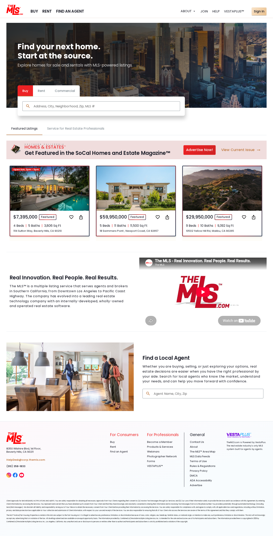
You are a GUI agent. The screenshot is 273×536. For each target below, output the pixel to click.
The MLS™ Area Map (202, 451)
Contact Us (197, 442)
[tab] (24, 128)
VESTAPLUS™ (155, 466)
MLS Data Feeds (200, 456)
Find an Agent (119, 451)
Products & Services (160, 446)
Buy (25, 91)
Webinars (153, 451)
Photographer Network (162, 456)
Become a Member (159, 442)
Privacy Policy (198, 471)
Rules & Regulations (202, 466)
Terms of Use (198, 461)
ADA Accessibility (201, 480)
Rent (41, 91)
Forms (151, 461)
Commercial (65, 91)
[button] (50, 201)
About (194, 446)
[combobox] (105, 106)
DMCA (194, 475)
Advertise (196, 485)
